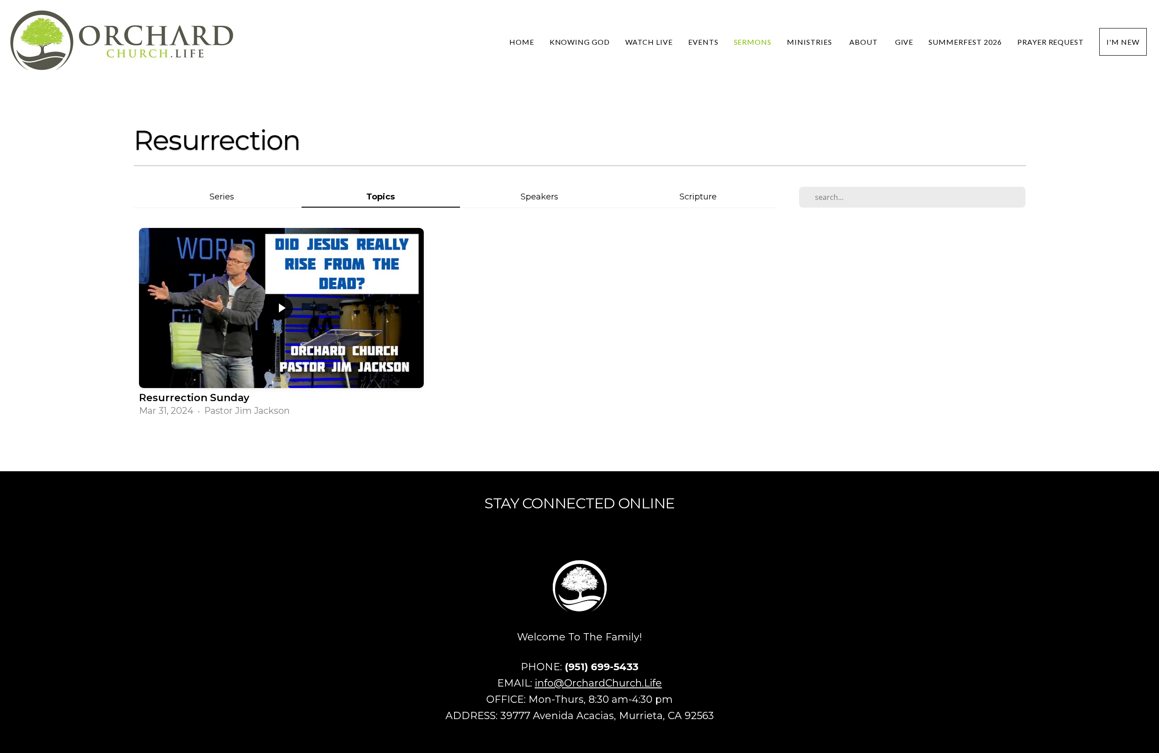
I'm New (1123, 42)
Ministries (810, 42)
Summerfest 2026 (965, 42)
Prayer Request (1050, 42)
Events (703, 42)
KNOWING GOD (580, 42)
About (864, 42)
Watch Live (649, 42)
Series (222, 196)
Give (904, 42)
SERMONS (753, 42)
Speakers (539, 196)
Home (521, 42)
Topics (380, 196)
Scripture (698, 196)
